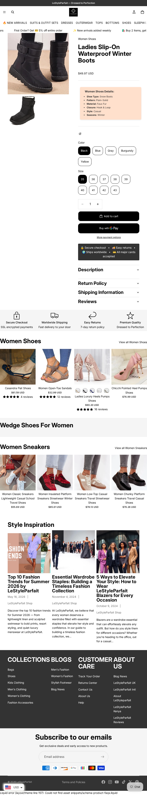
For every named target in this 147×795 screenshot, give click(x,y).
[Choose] (29, 378)
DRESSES (67, 22)
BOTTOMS (112, 22)
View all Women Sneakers (131, 448)
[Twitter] (130, 782)
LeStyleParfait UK (125, 682)
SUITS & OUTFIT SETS (44, 22)
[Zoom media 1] (38, 63)
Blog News (58, 689)
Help (81, 702)
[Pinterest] (137, 782)
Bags (11, 669)
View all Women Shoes (133, 342)
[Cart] (142, 12)
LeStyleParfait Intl (125, 689)
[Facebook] (103, 782)
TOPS (99, 22)
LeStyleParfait (24, 781)
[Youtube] (116, 782)
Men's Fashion (60, 669)
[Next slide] (31, 367)
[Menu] (4, 12)
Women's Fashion (62, 675)
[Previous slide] (4, 367)
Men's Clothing (17, 689)
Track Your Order (89, 676)
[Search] (12, 12)
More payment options (109, 237)
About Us (84, 695)
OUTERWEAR (84, 22)
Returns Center (87, 682)
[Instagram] (110, 782)
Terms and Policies (73, 782)
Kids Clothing (16, 682)
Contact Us (85, 689)
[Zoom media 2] (23, 110)
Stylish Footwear (61, 682)
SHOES (126, 22)
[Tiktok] (123, 782)
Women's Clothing (19, 695)
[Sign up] (103, 757)
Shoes (11, 675)
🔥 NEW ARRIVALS (15, 22)
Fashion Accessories (20, 702)
